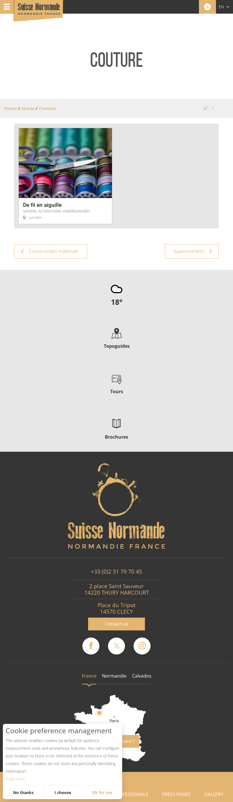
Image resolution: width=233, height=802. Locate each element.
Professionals (131, 794)
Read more (15, 779)
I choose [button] (63, 792)
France (89, 676)
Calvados (141, 676)
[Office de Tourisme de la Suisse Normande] (39, 11)
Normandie (114, 676)
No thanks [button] (23, 792)
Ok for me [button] (102, 792)
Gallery (213, 794)
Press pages (176, 794)
